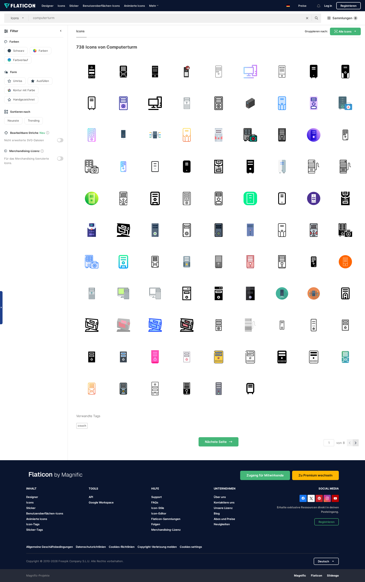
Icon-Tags (32, 524)
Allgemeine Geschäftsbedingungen (49, 546)
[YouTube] (335, 498)
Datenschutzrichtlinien (91, 546)
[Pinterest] (319, 498)
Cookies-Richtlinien (122, 546)
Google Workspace (101, 502)
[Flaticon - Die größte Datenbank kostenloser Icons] (19, 5)
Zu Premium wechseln (315, 475)
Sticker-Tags (34, 529)
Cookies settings (191, 546)
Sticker (74, 5)
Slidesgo (333, 575)
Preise (302, 5)
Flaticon (316, 575)
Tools (93, 488)
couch (82, 425)
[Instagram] (327, 498)
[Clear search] (307, 18)
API (91, 497)
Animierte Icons (134, 5)
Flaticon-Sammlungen (165, 519)
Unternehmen (225, 488)
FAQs (154, 502)
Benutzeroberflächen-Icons (101, 5)
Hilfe (155, 488)
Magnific (300, 575)
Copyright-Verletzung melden (157, 546)
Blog (217, 513)
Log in (328, 5)
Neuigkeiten (222, 524)
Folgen (155, 524)
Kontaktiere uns (224, 502)
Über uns (220, 497)
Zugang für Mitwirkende (265, 475)
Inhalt (31, 488)
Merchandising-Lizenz (166, 529)
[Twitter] (311, 498)
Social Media (329, 488)
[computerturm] (91, 71)
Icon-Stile (157, 508)
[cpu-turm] (187, 71)
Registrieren (348, 5)
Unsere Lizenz (223, 508)
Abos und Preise (224, 519)
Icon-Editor (158, 513)
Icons (61, 5)
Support (156, 497)
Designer (47, 5)
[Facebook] (303, 498)
